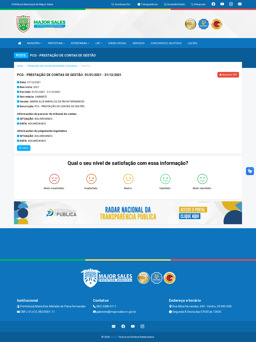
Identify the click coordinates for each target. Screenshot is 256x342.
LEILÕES (193, 43)
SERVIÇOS (139, 43)
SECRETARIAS (79, 43)
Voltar (24, 148)
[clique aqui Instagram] (142, 326)
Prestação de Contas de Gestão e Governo (52, 65)
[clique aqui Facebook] (123, 326)
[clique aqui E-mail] (113, 326)
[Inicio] (19, 43)
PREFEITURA (55, 43)
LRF (98, 43)
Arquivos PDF (229, 74)
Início (20, 65)
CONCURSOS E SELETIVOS (166, 43)
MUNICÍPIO (33, 43)
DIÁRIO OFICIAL (117, 43)
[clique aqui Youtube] (132, 326)
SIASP (114, 336)
